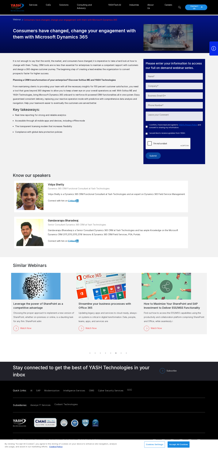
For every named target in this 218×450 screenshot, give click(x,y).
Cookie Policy (56, 447)
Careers (168, 5)
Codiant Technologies (66, 404)
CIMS (91, 390)
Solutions (64, 5)
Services (33, 5)
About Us (150, 6)
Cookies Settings (154, 444)
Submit (153, 155)
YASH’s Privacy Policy (188, 125)
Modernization (52, 390)
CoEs (48, 5)
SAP (38, 390)
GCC (129, 390)
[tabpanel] (109, 303)
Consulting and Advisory (84, 6)
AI (31, 390)
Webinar (17, 19)
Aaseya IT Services (40, 405)
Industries (134, 5)
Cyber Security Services (111, 390)
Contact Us (194, 7)
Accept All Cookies (178, 444)
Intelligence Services (74, 390)
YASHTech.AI (114, 5)
